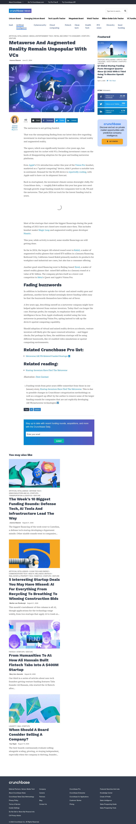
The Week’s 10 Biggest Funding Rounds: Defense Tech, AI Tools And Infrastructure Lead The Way (32, 508)
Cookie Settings (14, 808)
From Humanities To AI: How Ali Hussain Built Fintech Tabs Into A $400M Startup (34, 662)
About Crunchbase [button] (15, 2)
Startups (85, 36)
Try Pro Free (52, 2)
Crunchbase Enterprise (77, 793)
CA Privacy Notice (15, 815)
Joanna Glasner (15, 60)
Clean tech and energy (39, 571)
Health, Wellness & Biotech (39, 574)
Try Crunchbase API (69, 2)
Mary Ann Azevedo (16, 674)
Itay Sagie (13, 744)
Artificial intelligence (18, 36)
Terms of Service (14, 804)
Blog (40, 800)
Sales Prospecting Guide (108, 804)
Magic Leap (44, 230)
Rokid (77, 250)
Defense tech (35, 491)
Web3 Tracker (93, 19)
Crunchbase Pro (75, 789)
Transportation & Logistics (20, 495)
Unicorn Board (15, 19)
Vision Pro (80, 165)
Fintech (68, 25)
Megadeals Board (76, 19)
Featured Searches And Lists (110, 789)
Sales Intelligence (106, 800)
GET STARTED (113, 141)
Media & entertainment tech (41, 36)
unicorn (37, 409)
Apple (31, 165)
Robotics (38, 576)
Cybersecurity (40, 25)
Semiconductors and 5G (19, 493)
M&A (19, 726)
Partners (42, 797)
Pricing (72, 804)
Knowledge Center (106, 793)
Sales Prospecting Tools (108, 808)
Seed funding (112, 61)
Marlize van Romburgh (17, 603)
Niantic (27, 233)
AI (31, 409)
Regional (102, 61)
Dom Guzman (42, 376)
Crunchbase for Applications (79, 797)
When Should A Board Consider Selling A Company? (29, 734)
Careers (42, 793)
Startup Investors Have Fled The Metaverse (46, 370)
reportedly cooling (77, 171)
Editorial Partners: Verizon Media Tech (22, 789)
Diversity (111, 25)
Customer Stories (75, 800)
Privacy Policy (13, 800)
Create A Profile (105, 797)
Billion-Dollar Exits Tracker (113, 19)
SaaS (11, 25)
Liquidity (12, 726)
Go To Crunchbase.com (36, 2)
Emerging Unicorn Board (34, 19)
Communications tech (18, 574)
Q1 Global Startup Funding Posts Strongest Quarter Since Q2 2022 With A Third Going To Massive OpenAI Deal (112, 71)
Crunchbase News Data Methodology (21, 797)
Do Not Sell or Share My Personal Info (22, 812)
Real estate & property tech (21, 576)
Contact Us (43, 804)
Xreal (77, 267)
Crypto (119, 60)
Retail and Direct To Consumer (67, 36)
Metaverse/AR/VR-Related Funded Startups (47, 356)
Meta (40, 277)
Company (42, 789)
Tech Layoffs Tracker (56, 19)
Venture (12, 38)
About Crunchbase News (17, 793)
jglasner (15, 129)
